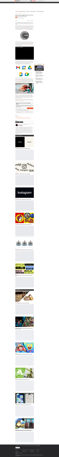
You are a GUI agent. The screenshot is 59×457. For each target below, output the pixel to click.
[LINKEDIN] (19, 125)
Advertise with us (24, 451)
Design (19, 2)
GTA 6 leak (28, 11)
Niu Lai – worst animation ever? (40, 11)
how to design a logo (25, 29)
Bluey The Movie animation (22, 11)
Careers (37, 451)
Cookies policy (16, 451)
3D (21, 2)
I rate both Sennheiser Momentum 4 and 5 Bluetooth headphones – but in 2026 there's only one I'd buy (39, 72)
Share (16, 20)
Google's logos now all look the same (26, 44)
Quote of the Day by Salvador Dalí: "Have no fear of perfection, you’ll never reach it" (39, 79)
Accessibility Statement (32, 451)
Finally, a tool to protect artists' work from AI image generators (23, 117)
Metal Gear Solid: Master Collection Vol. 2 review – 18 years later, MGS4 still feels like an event (39, 82)
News (16, 17)
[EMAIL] (21, 125)
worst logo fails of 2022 (21, 100)
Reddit (19, 95)
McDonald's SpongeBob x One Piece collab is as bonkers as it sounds (39, 76)
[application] (24, 53)
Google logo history (19, 116)
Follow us (29, 20)
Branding (22, 13)
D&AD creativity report (33, 11)
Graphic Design (19, 13)
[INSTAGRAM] (18, 125)
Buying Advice (26, 2)
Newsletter (33, 20)
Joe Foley (19, 17)
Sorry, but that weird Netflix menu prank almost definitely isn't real (23, 118)
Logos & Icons (25, 13)
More (29, 2)
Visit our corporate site (37, 445)
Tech (23, 2)
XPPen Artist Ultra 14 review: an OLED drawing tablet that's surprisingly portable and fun (39, 69)
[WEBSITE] (20, 125)
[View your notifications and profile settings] (41, 1)
